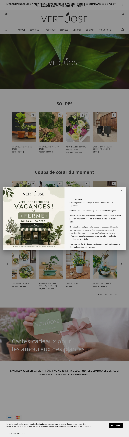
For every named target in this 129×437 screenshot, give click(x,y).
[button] (16, 433)
